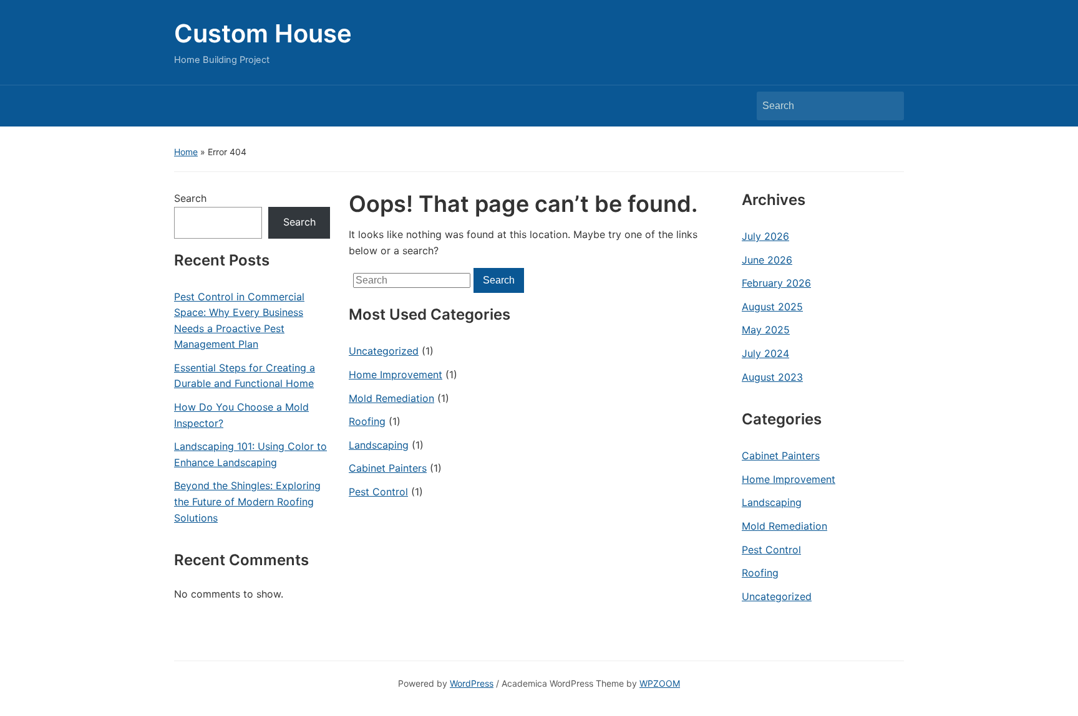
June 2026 (767, 260)
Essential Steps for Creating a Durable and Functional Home (244, 375)
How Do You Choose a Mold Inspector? (241, 415)
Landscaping (379, 445)
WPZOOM (659, 683)
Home (186, 151)
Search (888, 105)
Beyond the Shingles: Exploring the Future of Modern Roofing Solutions (247, 501)
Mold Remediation (391, 398)
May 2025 (766, 329)
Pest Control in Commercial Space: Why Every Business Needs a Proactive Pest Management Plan (239, 320)
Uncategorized (384, 351)
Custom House (263, 33)
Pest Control (378, 491)
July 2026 (765, 236)
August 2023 (772, 377)
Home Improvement (395, 374)
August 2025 (772, 306)
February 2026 (776, 283)
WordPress (471, 683)
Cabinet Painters (388, 468)
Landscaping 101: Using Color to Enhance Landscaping (250, 454)
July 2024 (765, 353)
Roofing (367, 421)
